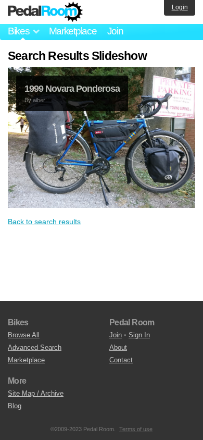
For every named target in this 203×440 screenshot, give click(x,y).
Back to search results (44, 221)
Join (115, 31)
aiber (39, 100)
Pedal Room (45, 12)
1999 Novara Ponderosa (72, 88)
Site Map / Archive (36, 393)
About (118, 347)
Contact (121, 360)
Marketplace (73, 31)
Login (180, 7)
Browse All (24, 335)
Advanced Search (34, 347)
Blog (14, 406)
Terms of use (136, 429)
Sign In (139, 335)
